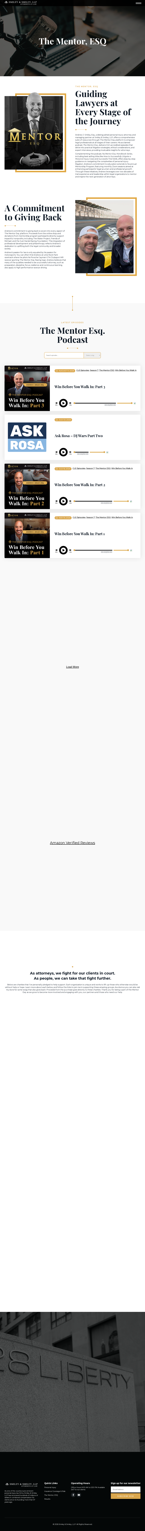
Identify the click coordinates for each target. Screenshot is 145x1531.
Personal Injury (50, 1487)
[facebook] (73, 1495)
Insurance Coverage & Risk (54, 1491)
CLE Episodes (82, 370)
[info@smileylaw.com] (118, 1360)
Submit (72, 1457)
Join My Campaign (57, 1045)
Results (47, 1499)
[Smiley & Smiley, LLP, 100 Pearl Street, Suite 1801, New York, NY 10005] (72, 1360)
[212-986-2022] (27, 1360)
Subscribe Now (125, 1496)
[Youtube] (79, 1495)
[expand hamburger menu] (138, 3)
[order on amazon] (100, 812)
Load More (72, 666)
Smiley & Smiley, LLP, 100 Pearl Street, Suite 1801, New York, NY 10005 (72, 1372)
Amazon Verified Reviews (72, 843)
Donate (49, 1086)
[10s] (56, 403)
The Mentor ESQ (106, 370)
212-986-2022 (27, 1370)
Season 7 (94, 370)
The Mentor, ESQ (51, 1495)
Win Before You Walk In (126, 370)
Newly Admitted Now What (102, 571)
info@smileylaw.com (118, 1370)
